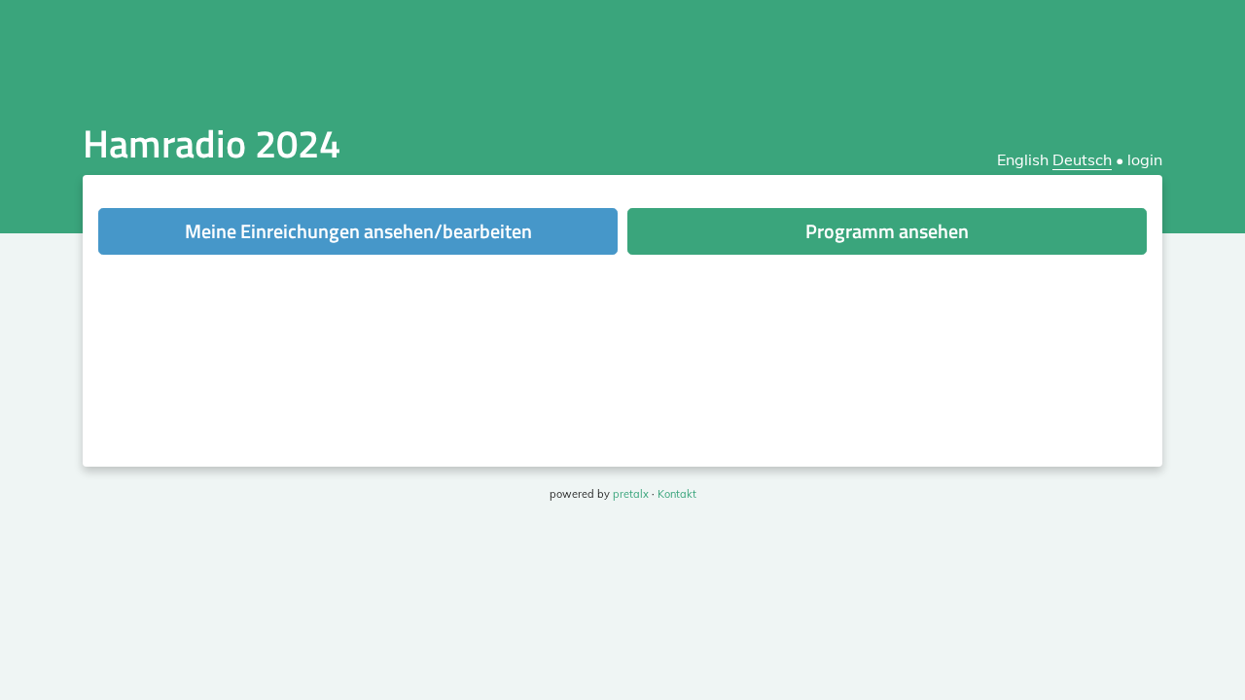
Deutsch (1082, 159)
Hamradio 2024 (211, 143)
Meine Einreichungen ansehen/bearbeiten (358, 231)
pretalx (631, 494)
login (1144, 159)
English (1023, 159)
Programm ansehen (887, 231)
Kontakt (677, 494)
